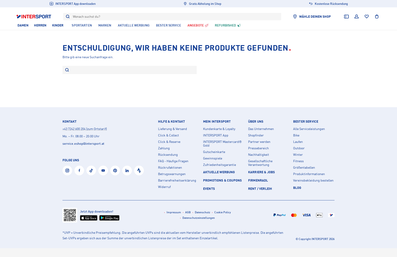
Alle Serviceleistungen (309, 129)
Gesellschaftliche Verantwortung (260, 163)
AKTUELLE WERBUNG (219, 172)
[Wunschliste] (366, 16)
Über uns (255, 121)
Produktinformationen (309, 174)
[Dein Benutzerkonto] (356, 16)
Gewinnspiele (212, 158)
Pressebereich (258, 148)
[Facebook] (79, 170)
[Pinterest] (115, 170)
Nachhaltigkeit (258, 154)
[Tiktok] (91, 170)
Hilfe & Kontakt (171, 121)
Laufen (298, 142)
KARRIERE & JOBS (261, 172)
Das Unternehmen (261, 129)
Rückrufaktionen (170, 167)
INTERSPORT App (215, 135)
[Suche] (67, 70)
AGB (188, 212)
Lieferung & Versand (172, 129)
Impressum (174, 212)
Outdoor (299, 148)
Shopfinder (256, 135)
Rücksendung (168, 154)
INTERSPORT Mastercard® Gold (222, 143)
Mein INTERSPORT (217, 121)
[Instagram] (67, 170)
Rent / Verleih (260, 189)
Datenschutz (202, 212)
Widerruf (164, 187)
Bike (296, 135)
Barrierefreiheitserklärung (177, 180)
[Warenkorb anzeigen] (377, 16)
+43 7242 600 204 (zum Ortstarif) (84, 129)
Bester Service (305, 121)
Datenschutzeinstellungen (198, 217)
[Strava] (139, 170)
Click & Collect (168, 135)
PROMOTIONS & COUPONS (222, 180)
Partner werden (259, 142)
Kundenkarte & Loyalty (219, 129)
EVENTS (209, 189)
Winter (298, 154)
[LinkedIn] (127, 170)
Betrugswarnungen (172, 174)
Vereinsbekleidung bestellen (313, 180)
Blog (297, 188)
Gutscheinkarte (214, 152)
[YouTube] (103, 170)
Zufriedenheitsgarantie (219, 165)
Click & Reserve (169, 142)
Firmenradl (258, 180)
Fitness (298, 161)
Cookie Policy (222, 212)
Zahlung (164, 148)
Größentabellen (304, 167)
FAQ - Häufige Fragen (173, 161)
